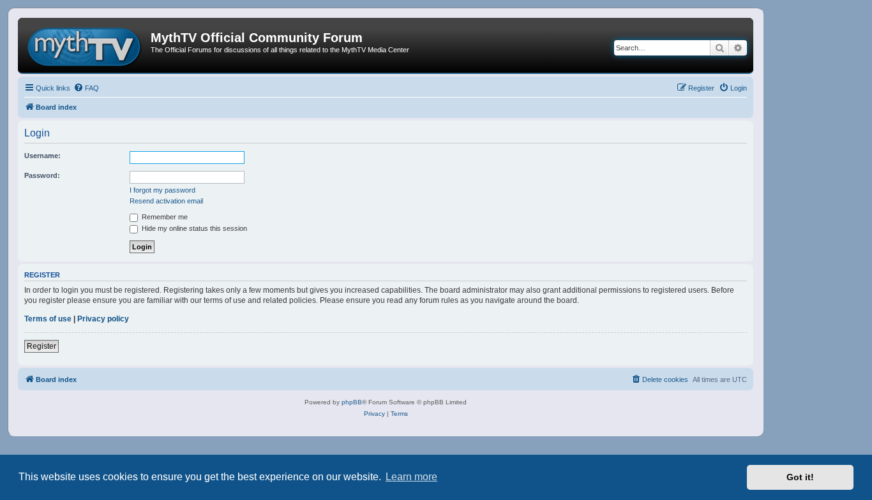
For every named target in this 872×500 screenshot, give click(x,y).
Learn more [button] (411, 476)
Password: (42, 175)
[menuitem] (86, 88)
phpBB (352, 402)
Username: (42, 155)
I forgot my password (162, 190)
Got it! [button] (800, 477)
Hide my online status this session (193, 228)
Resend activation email (166, 201)
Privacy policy (103, 318)
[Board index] (86, 45)
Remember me (164, 217)
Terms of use (47, 318)
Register (41, 346)
